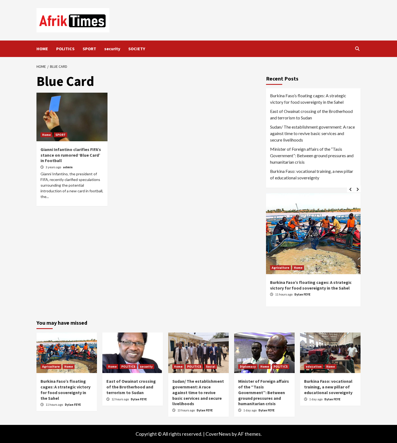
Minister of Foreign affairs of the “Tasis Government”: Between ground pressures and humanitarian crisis (312, 155)
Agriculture (51, 366)
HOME (42, 48)
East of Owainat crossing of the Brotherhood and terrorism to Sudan (311, 114)
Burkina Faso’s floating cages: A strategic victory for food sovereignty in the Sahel (308, 99)
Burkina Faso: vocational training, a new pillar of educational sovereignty (311, 174)
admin (68, 167)
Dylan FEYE (334, 294)
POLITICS (65, 48)
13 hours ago (186, 410)
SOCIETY (136, 48)
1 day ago (250, 410)
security (112, 48)
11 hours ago (54, 404)
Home (46, 135)
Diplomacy (248, 366)
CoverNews (218, 434)
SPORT (89, 48)
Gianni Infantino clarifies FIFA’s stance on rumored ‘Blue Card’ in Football (71, 155)
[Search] (357, 48)
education (314, 366)
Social (210, 366)
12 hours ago (316, 294)
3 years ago (54, 167)
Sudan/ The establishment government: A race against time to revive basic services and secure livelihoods (312, 133)
